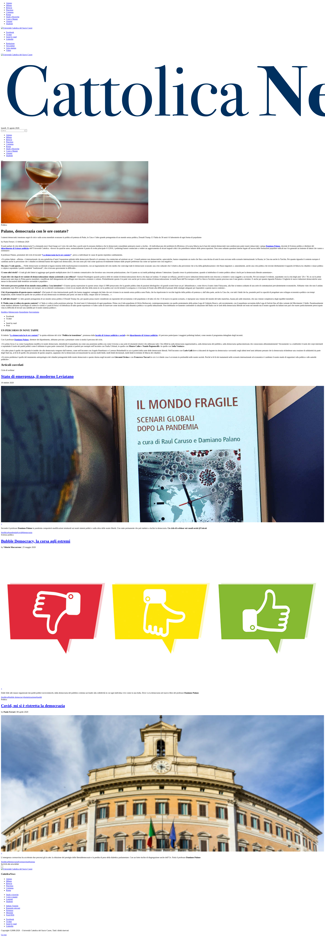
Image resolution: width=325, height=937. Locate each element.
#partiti (39, 697)
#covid (19, 532)
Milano (9, 5)
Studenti (9, 24)
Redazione (10, 43)
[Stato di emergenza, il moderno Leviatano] (162, 521)
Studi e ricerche (12, 895)
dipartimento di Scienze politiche (144, 335)
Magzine (9, 913)
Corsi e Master (12, 19)
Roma (8, 14)
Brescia (9, 8)
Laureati (9, 899)
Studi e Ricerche (12, 17)
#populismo (23, 312)
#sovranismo (34, 312)
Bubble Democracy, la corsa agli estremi (35, 541)
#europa (31, 862)
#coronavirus (23, 862)
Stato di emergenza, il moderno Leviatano (37, 376)
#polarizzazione (30, 697)
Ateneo (9, 3)
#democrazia (13, 312)
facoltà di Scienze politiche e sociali (110, 335)
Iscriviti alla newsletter (10, 864)
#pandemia (12, 532)
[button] (2, 160)
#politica (4, 312)
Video (8, 50)
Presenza (9, 910)
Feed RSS (10, 915)
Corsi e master (12, 897)
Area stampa (11, 48)
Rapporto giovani (13, 908)
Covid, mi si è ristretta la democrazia (33, 705)
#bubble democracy (16, 697)
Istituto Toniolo (12, 906)
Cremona (9, 12)
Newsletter (10, 46)
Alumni (9, 21)
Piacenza (9, 10)
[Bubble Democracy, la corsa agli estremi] (162, 686)
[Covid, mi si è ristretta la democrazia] (162, 851)
